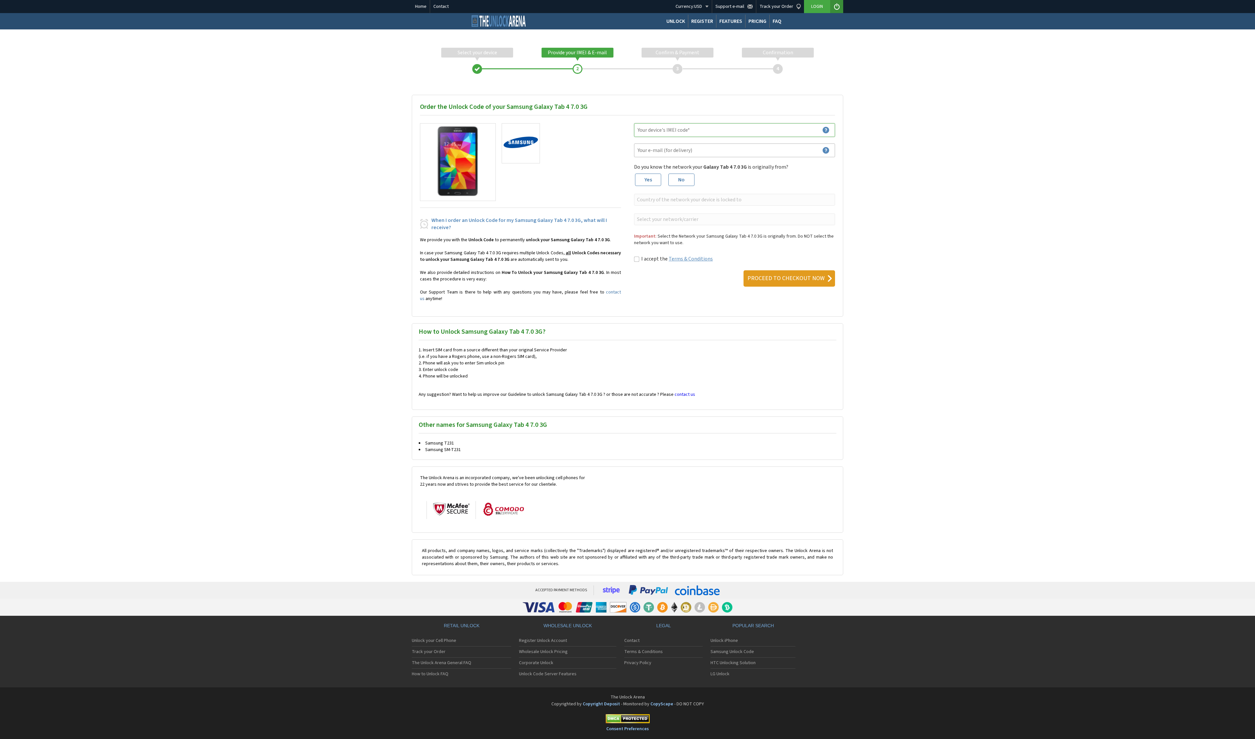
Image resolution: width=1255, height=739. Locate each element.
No (681, 179)
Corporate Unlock (536, 663)
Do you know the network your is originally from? (711, 167)
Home (421, 6)
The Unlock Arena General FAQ (441, 663)
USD (689, 6)
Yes (648, 179)
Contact (441, 6)
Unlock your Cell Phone (434, 640)
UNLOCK (675, 21)
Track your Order (428, 651)
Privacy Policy (637, 663)
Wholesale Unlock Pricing (543, 651)
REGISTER (702, 21)
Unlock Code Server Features (548, 674)
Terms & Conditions (691, 258)
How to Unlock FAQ (430, 674)
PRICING (757, 21)
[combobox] (734, 200)
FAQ (777, 21)
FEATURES (730, 21)
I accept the (677, 258)
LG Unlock (720, 674)
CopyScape (661, 704)
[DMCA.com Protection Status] (627, 720)
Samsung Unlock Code (732, 651)
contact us (685, 394)
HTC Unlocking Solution (733, 663)
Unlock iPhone (724, 640)
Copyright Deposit (601, 704)
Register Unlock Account (543, 640)
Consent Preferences (627, 729)
